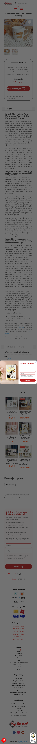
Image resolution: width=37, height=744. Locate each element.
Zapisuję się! (27, 380)
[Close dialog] (36, 361)
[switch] (33, 741)
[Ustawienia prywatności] (3, 740)
